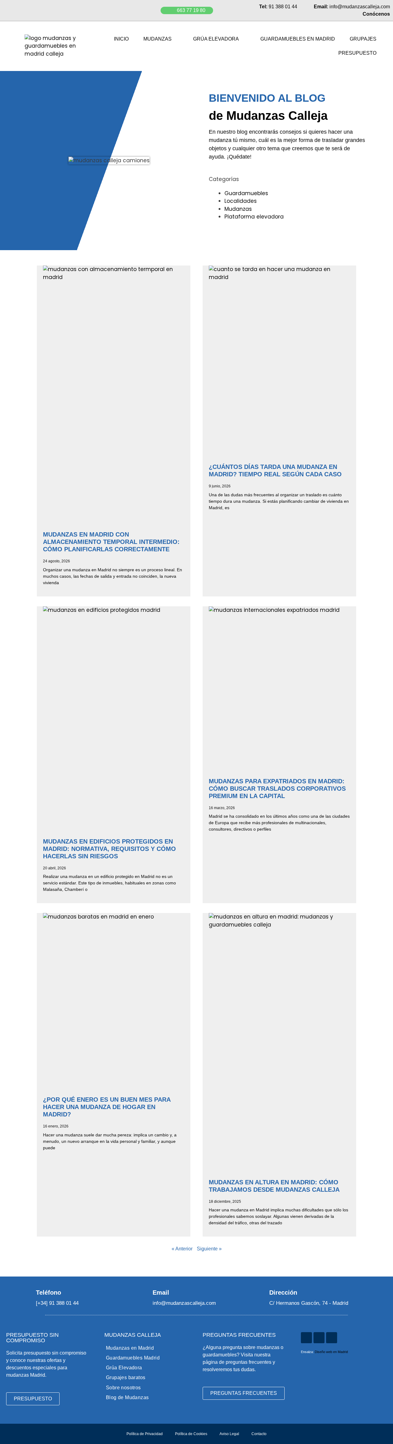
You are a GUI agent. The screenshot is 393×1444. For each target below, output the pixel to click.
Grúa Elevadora (216, 38)
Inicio (121, 38)
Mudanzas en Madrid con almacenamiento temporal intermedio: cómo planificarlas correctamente (111, 542)
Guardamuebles (246, 193)
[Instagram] (306, 1337)
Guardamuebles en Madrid (297, 38)
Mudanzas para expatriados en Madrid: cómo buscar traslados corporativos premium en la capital (277, 788)
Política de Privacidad (144, 1434)
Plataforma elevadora (254, 216)
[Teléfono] (28, 1292)
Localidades (240, 201)
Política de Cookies (191, 1434)
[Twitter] (319, 1337)
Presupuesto (357, 53)
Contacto (259, 1434)
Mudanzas (157, 38)
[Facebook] (331, 1337)
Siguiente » (209, 1248)
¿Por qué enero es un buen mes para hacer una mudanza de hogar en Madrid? (106, 1107)
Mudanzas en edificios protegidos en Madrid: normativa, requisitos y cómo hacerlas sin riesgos (109, 849)
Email (161, 1292)
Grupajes (363, 38)
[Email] (144, 1292)
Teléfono (48, 1292)
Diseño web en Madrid (331, 1352)
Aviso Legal (229, 1434)
